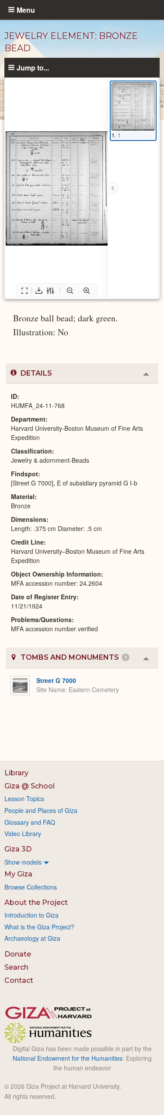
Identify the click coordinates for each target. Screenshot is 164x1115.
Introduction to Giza (31, 915)
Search (16, 967)
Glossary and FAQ (29, 822)
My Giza (18, 874)
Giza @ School (29, 786)
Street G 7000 (56, 680)
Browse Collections (30, 887)
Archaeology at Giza (32, 938)
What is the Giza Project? (39, 926)
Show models (23, 862)
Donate (17, 954)
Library (16, 773)
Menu (26, 10)
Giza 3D (17, 849)
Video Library (22, 833)
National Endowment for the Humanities (67, 1058)
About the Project (36, 902)
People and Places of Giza (40, 810)
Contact (18, 980)
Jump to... (33, 67)
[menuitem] (82, 862)
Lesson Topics (24, 798)
